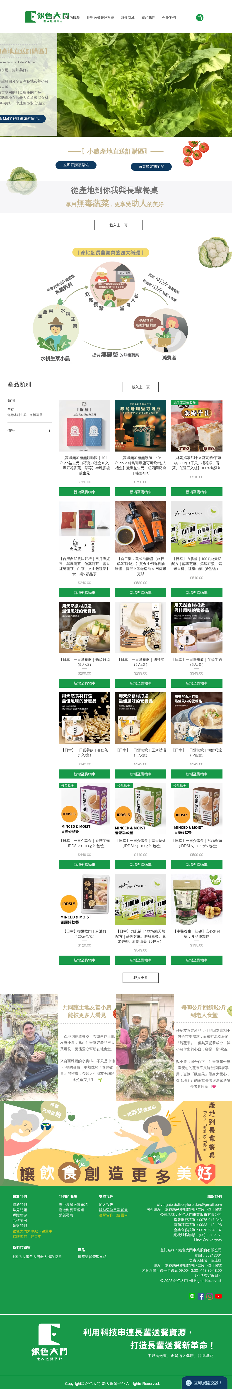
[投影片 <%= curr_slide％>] (109, 131)
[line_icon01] (192, 1296)
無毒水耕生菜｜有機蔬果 (24, 415)
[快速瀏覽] (84, 426)
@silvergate (212, 1240)
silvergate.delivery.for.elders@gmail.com (189, 1204)
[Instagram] (209, 1296)
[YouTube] (218, 1296)
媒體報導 (19, 1215)
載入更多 (140, 977)
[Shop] (199, 17)
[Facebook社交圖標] (201, 1296)
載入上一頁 (118, 225)
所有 (10, 410)
